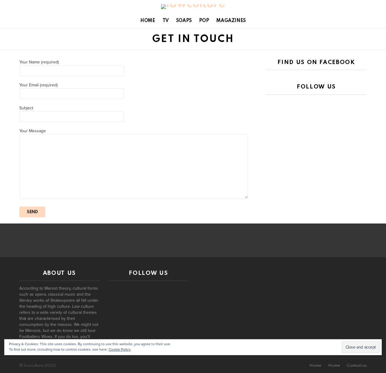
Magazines (230, 20)
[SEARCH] (371, 21)
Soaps (184, 20)
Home (147, 20)
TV (166, 20)
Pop (204, 20)
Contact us (357, 366)
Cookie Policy (120, 349)
